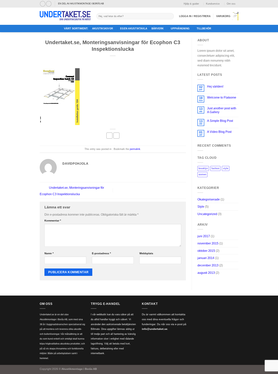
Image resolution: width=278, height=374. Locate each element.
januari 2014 (205, 258)
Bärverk (157, 28)
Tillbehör (204, 28)
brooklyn (203, 168)
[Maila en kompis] (116, 135)
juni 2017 (203, 236)
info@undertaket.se (154, 329)
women (202, 174)
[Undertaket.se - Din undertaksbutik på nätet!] (65, 16)
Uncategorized (207, 214)
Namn (49, 253)
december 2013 (207, 265)
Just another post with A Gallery (221, 110)
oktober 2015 (206, 250)
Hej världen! (215, 86)
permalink (135, 149)
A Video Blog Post (219, 131)
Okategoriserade (208, 199)
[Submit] (170, 16)
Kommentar (52, 220)
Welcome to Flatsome (221, 97)
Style (200, 206)
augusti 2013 (206, 272)
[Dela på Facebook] (109, 135)
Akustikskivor (102, 28)
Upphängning (180, 28)
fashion (215, 168)
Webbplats (146, 253)
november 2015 (207, 243)
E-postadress (101, 253)
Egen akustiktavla (133, 28)
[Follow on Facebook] (42, 3)
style (225, 168)
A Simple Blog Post (220, 120)
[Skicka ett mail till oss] (48, 3)
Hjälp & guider (191, 3)
